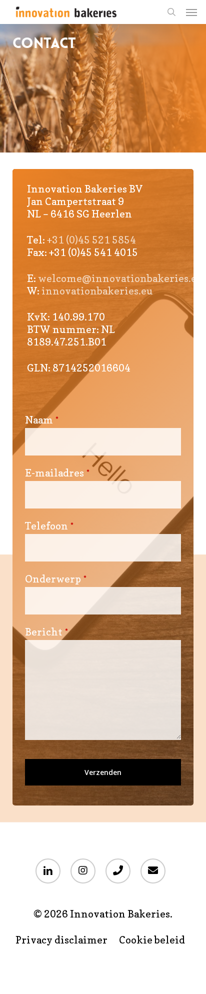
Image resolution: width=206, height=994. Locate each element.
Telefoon (49, 526)
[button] (191, 12)
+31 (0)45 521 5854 (91, 240)
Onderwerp (55, 579)
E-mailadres (57, 473)
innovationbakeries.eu (97, 291)
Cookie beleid (152, 940)
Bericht (46, 632)
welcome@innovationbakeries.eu (120, 278)
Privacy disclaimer (62, 940)
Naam (41, 420)
